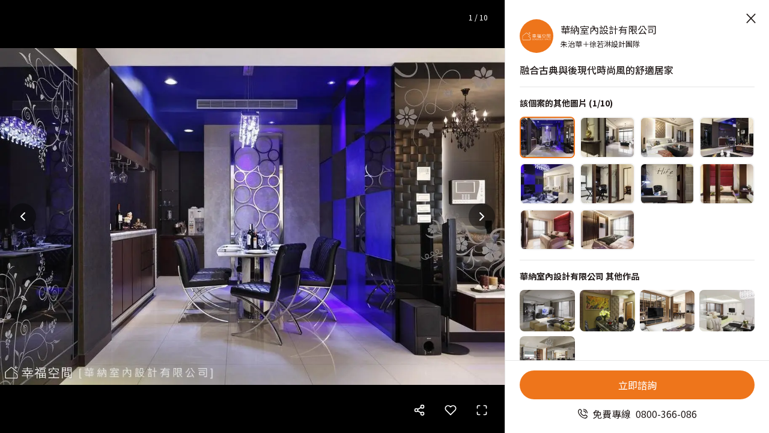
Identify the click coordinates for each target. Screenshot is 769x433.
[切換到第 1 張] (547, 137)
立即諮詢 (637, 385)
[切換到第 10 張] (607, 230)
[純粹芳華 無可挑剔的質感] (727, 310)
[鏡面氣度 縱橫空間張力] (667, 310)
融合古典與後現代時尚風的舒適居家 (596, 70)
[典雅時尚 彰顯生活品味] (547, 357)
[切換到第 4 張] (727, 137)
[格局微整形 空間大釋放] (607, 310)
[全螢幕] (482, 410)
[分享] (419, 410)
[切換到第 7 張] (667, 183)
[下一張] (482, 216)
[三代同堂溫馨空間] (547, 310)
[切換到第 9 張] (547, 230)
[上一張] (23, 216)
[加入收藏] (450, 410)
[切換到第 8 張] (727, 183)
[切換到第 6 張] (607, 183)
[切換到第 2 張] (607, 137)
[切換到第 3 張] (667, 137)
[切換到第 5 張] (547, 183)
